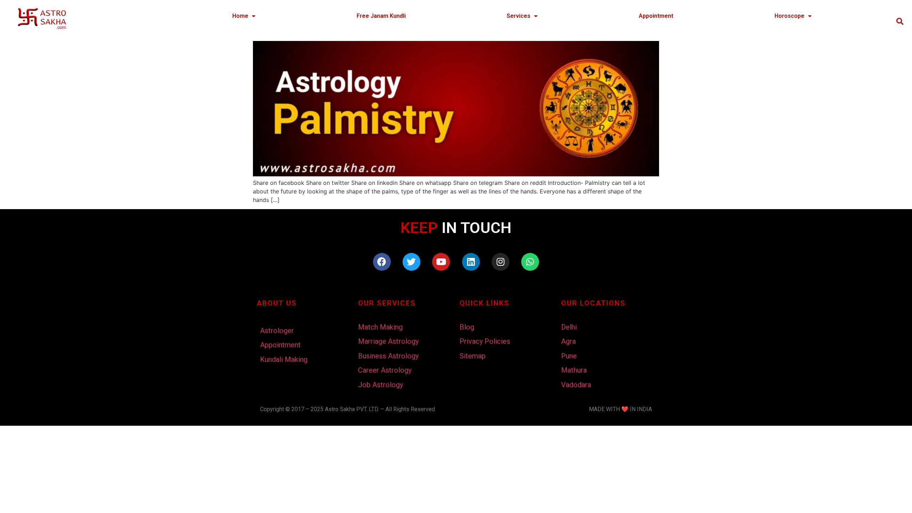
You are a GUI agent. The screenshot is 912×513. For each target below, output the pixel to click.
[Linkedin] (471, 262)
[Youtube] (441, 262)
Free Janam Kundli (381, 15)
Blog (467, 327)
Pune (569, 356)
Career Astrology (384, 370)
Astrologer (277, 330)
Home (240, 15)
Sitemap (473, 356)
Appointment (656, 15)
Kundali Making (283, 359)
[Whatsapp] (530, 262)
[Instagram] (500, 262)
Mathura (574, 370)
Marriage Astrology (388, 341)
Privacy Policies (485, 341)
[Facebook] (382, 262)
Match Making (380, 327)
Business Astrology (388, 356)
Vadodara (576, 384)
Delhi (569, 327)
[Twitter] (411, 262)
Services (518, 15)
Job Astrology (380, 384)
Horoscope (789, 15)
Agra (568, 341)
